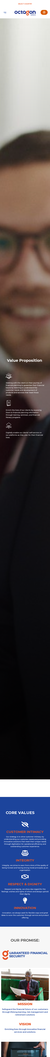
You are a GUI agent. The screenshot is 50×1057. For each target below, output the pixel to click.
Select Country (25, 4)
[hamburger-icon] (5, 13)
